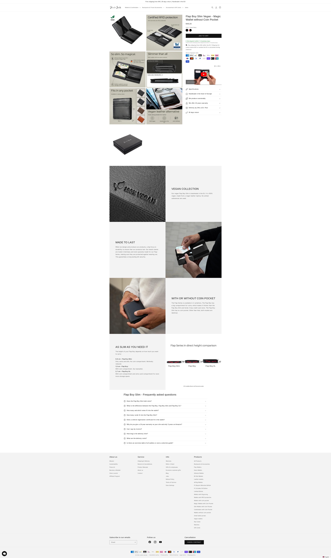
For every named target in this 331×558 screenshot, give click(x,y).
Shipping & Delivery (144, 461)
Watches (196, 524)
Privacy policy (164, 555)
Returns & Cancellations (145, 464)
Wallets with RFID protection (202, 497)
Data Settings (170, 485)
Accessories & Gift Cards (173, 7)
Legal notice (183, 555)
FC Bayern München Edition (202, 485)
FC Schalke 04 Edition (201, 488)
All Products (197, 461)
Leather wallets (198, 479)
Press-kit (112, 467)
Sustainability (113, 464)
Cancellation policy (154, 555)
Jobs (167, 476)
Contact (140, 473)
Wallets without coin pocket (202, 512)
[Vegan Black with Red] (190, 30)
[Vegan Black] (187, 30)
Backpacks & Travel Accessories (152, 7)
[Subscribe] (135, 542)
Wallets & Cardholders (131, 7)
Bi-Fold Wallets (198, 476)
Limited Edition (198, 491)
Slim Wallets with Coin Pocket (203, 506)
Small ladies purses (200, 515)
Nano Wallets (198, 470)
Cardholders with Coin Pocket (203, 509)
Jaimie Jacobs (143, 555)
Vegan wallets (198, 518)
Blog (167, 473)
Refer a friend (170, 464)
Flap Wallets (197, 467)
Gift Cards (197, 527)
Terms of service (174, 555)
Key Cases (197, 521)
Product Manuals (143, 467)
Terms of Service (171, 482)
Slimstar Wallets (199, 473)
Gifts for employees (172, 467)
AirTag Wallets (198, 482)
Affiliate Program (114, 476)
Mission (111, 461)
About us (140, 470)
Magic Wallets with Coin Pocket (203, 503)
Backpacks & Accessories (202, 464)
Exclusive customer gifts (173, 470)
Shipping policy (191, 555)
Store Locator (113, 473)
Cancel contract (194, 542)
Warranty (168, 461)
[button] (132, 7)
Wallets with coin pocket (201, 500)
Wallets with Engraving (201, 494)
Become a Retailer (115, 470)
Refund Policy (170, 479)
